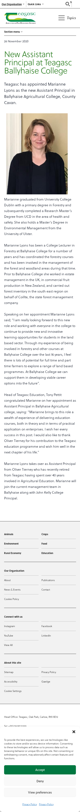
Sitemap (8, 672)
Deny (40, 781)
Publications (48, 580)
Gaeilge (45, 681)
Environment (11, 543)
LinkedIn (46, 635)
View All (8, 645)
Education (47, 553)
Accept (40, 770)
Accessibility (10, 681)
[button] (74, 732)
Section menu (12, 31)
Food (44, 543)
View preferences (40, 792)
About (7, 580)
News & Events (12, 589)
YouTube (8, 635)
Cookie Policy (11, 599)
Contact (45, 589)
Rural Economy (12, 553)
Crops (44, 534)
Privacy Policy (29, 804)
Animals (8, 534)
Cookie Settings (13, 691)
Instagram (9, 626)
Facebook (46, 626)
